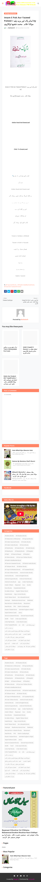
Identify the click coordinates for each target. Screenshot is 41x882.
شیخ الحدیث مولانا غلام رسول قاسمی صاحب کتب (17, 631)
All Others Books (9, 557)
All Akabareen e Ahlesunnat (12, 539)
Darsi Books (8, 588)
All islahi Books (30, 548)
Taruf (11, 619)
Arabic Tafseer (9, 585)
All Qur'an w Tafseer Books (24, 557)
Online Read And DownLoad (21, 122)
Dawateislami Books (19, 588)
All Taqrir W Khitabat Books (12, 569)
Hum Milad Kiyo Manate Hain (22, 450)
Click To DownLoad (20, 149)
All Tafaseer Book (10, 566)
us (19, 625)
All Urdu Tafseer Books (11, 572)
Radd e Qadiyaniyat (23, 606)
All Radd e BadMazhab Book (25, 285)
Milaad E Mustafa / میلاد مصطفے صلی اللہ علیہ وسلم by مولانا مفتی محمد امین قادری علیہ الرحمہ (24, 474)
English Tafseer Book (22, 591)
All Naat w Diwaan (16, 554)
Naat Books (8, 606)
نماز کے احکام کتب (9, 649)
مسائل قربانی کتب (24, 643)
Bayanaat (17, 585)
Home (4, 847)
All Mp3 (7, 554)
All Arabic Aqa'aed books (12, 542)
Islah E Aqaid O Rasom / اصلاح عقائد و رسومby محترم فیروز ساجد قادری (30, 350)
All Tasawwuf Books (28, 569)
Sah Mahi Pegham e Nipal (26, 609)
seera (20, 612)
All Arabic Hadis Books (11, 545)
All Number (26, 554)
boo (24, 585)
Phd (15, 606)
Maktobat (30, 600)
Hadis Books (8, 594)
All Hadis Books (19, 548)
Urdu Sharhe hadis (21, 622)
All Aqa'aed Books (11, 285)
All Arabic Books (26, 542)
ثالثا (23, 625)
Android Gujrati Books (11, 579)
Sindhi (6, 619)
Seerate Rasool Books (27, 616)
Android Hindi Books (25, 579)
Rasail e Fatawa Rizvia (11, 609)
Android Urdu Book (10, 582)
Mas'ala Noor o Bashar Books (13, 603)
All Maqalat (29, 551)
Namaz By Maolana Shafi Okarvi (23, 461)
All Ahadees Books (21, 536)
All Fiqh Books (9, 548)
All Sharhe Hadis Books (29, 563)
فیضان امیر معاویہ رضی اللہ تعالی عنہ (14, 637)
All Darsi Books (24, 545)
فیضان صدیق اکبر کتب (10, 640)
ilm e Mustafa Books (23, 597)
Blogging (16, 879)
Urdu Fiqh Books (9, 622)
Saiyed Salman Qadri (11, 612)
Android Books (9, 576)
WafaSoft (11, 28)
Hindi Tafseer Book (10, 597)
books (29, 585)
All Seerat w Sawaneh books (12, 286)
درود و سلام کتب (30, 625)
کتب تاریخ (7, 643)
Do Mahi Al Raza (9, 591)
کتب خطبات (15, 643)
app (19, 582)
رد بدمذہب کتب (9, 628)
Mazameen (27, 603)
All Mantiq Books (19, 551)
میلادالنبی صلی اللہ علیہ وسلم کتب (26, 646)
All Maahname (9, 551)
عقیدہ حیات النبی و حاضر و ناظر (13, 634)
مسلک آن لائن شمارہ (10, 646)
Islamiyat (7, 600)
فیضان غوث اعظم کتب (24, 640)
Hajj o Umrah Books (19, 594)
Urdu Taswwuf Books (11, 625)
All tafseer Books (21, 566)
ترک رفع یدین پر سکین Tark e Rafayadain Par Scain (10, 349)
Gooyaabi (32, 879)
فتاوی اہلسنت (26, 634)
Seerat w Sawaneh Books (12, 616)
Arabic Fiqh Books (27, 582)
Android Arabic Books (26, 572)
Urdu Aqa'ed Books (21, 619)
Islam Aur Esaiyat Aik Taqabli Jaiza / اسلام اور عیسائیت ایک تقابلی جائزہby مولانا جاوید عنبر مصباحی (10, 380)
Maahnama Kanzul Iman (18, 600)
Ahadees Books (9, 536)
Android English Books (22, 576)
